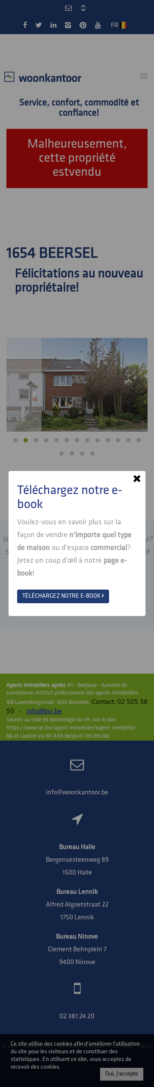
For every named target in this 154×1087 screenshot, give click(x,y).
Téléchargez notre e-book (62, 596)
